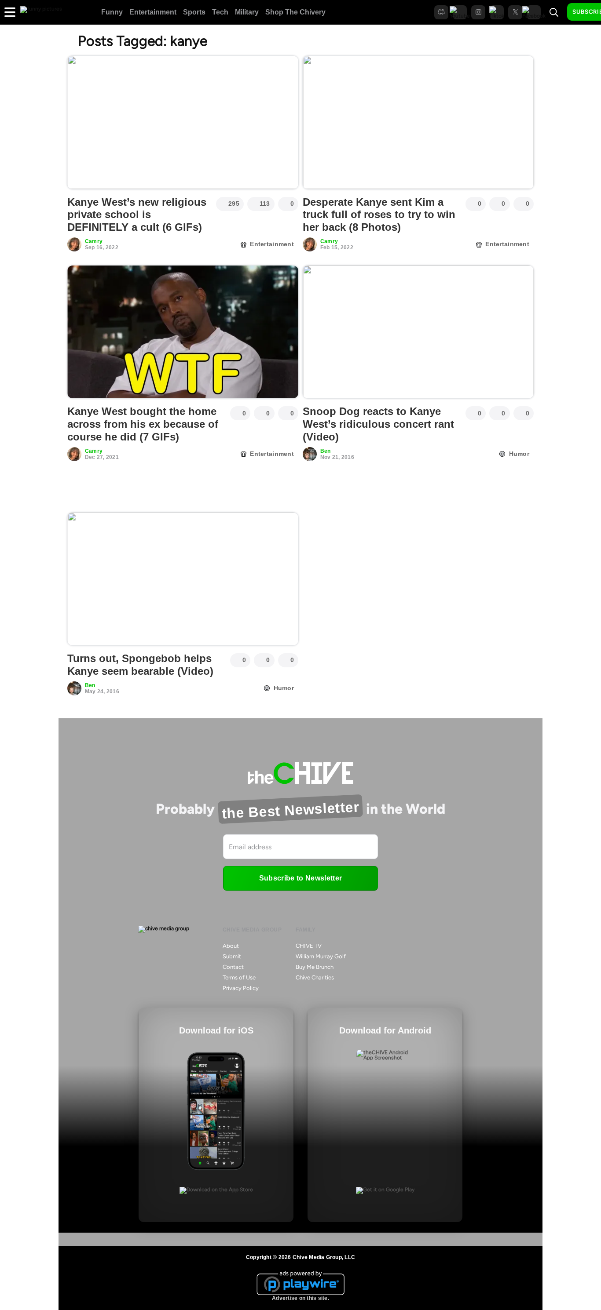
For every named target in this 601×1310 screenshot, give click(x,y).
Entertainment (152, 12)
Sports (194, 12)
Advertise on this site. (300, 1298)
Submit (232, 956)
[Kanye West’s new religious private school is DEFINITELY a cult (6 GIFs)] (182, 122)
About (231, 945)
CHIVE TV (309, 945)
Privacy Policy (241, 988)
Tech (220, 12)
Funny (112, 12)
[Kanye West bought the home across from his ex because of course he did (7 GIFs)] (182, 332)
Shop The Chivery (295, 12)
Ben (325, 451)
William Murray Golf (321, 956)
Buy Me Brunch (314, 967)
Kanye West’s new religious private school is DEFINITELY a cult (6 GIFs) (136, 214)
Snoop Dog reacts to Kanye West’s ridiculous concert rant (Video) (378, 424)
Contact (233, 967)
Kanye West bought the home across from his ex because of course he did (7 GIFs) (142, 424)
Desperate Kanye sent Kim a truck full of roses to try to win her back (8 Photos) (379, 214)
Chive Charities (315, 977)
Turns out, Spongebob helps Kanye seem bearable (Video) (140, 664)
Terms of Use (239, 977)
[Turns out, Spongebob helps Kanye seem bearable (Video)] (182, 579)
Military (247, 12)
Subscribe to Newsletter (300, 878)
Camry (94, 241)
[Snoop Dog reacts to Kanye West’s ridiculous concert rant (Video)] (418, 332)
